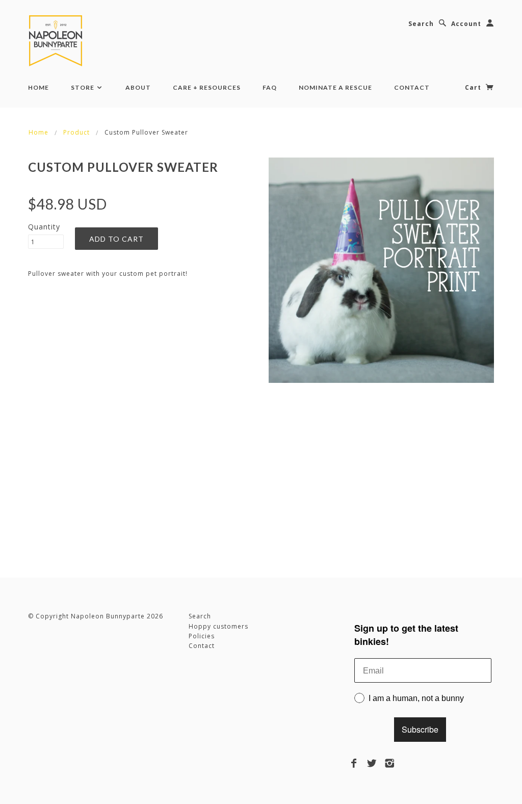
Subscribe (420, 729)
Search (421, 23)
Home (38, 87)
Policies (202, 636)
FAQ (270, 87)
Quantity (44, 226)
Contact (412, 87)
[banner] (57, 40)
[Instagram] (389, 763)
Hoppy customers (218, 626)
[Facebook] (354, 763)
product (76, 132)
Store (83, 87)
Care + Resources (207, 87)
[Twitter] (372, 763)
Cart (474, 87)
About (138, 87)
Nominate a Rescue (335, 87)
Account (466, 23)
